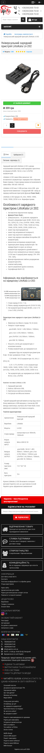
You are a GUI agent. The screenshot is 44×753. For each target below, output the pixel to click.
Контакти (4, 579)
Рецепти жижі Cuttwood (11, 741)
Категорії (7, 27)
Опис (7, 154)
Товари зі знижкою (7, 604)
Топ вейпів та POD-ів (10, 727)
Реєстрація (4, 620)
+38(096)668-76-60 (30, 14)
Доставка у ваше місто (8, 577)
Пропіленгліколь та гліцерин (13, 709)
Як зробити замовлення (9, 625)
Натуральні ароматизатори (13, 722)
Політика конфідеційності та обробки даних (16, 581)
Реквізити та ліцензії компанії (11, 595)
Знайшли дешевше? (23, 103)
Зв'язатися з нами (7, 628)
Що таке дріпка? (9, 693)
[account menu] (40, 2)
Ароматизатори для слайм (10, 590)
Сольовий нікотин (10, 685)
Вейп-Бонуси (8, 745)
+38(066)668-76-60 (30, 7)
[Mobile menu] (3, 2)
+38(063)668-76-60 (30, 11)
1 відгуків (29, 52)
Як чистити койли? (10, 711)
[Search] (23, 19)
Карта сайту (5, 588)
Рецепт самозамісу (10, 738)
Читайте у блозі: (12, 678)
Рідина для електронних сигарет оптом (14, 593)
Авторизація (5, 623)
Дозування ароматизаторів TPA (14, 688)
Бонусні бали (5, 607)
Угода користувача (7, 584)
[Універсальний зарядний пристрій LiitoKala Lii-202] (22, 75)
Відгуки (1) (19, 155)
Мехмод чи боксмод (10, 695)
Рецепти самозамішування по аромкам (17, 717)
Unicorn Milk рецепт (10, 736)
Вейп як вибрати (9, 725)
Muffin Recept (8, 733)
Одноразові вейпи (10, 690)
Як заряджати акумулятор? (12, 706)
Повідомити (22, 131)
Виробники (5, 602)
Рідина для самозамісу (11, 720)
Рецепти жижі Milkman (11, 743)
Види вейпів (8, 698)
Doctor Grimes (8, 730)
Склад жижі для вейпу (11, 701)
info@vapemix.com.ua (11, 649)
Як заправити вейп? (10, 714)
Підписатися (23, 517)
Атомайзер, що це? (10, 704)
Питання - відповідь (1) (11, 160)
